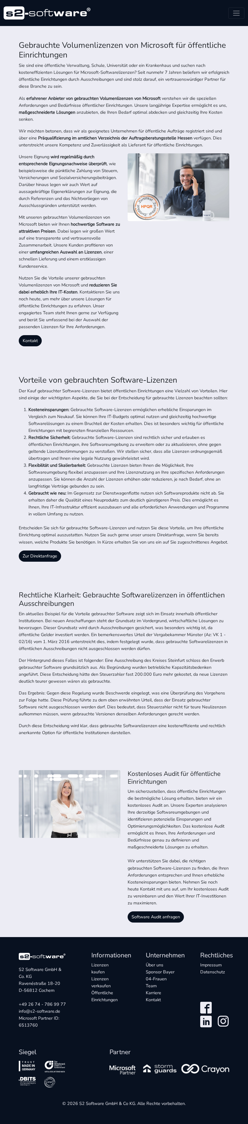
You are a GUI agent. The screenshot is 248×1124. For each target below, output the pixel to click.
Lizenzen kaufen (100, 968)
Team (151, 986)
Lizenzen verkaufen (101, 982)
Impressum (211, 965)
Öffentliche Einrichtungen (104, 996)
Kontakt (30, 341)
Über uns (154, 965)
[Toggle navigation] (236, 13)
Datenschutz (212, 972)
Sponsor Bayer (160, 975)
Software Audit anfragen (156, 917)
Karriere (153, 993)
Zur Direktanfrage (40, 556)
